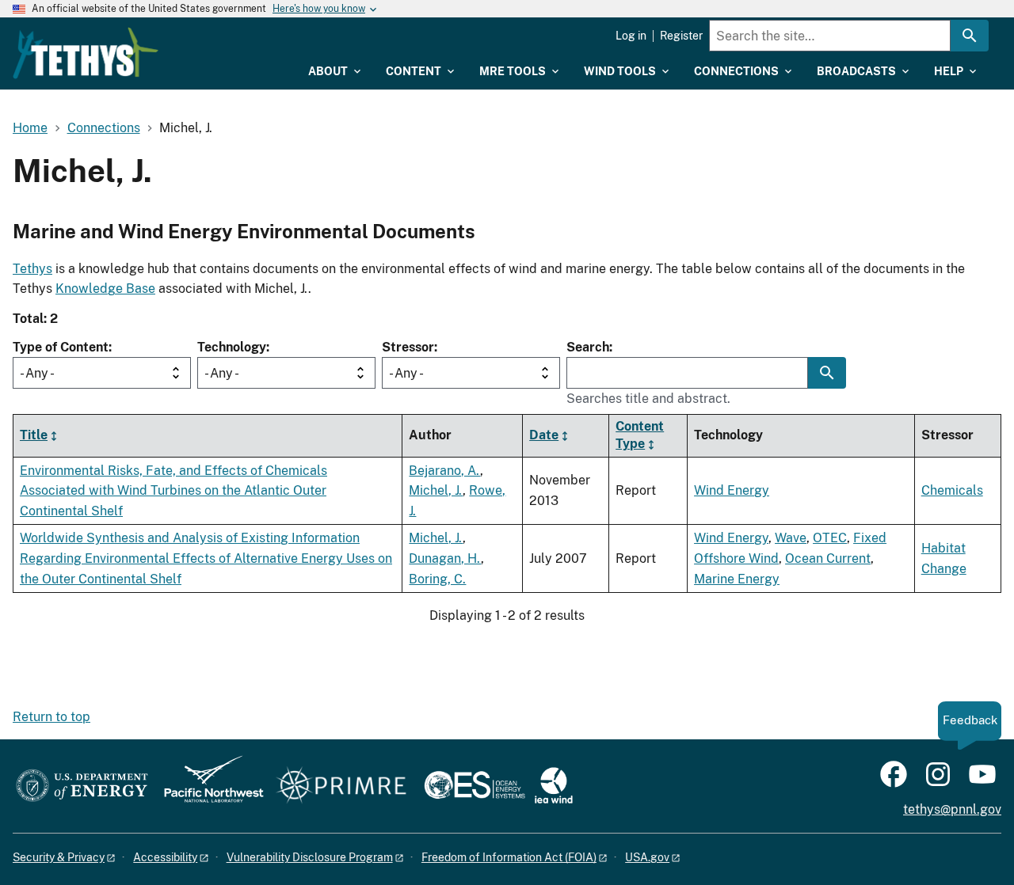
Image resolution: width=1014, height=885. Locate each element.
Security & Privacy (59, 857)
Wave (790, 537)
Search (587, 347)
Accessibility (165, 857)
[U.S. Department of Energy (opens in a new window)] (82, 786)
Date (543, 434)
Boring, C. (437, 579)
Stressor (408, 347)
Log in (631, 35)
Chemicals (952, 490)
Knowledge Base (105, 288)
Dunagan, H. (445, 558)
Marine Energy (737, 579)
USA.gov (647, 857)
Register (681, 35)
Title (34, 434)
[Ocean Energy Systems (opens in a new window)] (475, 786)
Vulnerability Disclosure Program (310, 857)
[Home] (85, 53)
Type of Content (61, 347)
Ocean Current (828, 558)
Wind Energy (731, 490)
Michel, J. (436, 490)
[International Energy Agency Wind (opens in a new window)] (553, 786)
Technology (231, 347)
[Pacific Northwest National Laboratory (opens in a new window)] (207, 786)
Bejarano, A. (444, 470)
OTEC (830, 537)
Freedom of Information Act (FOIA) (509, 857)
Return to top (51, 716)
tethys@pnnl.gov (952, 809)
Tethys (32, 268)
